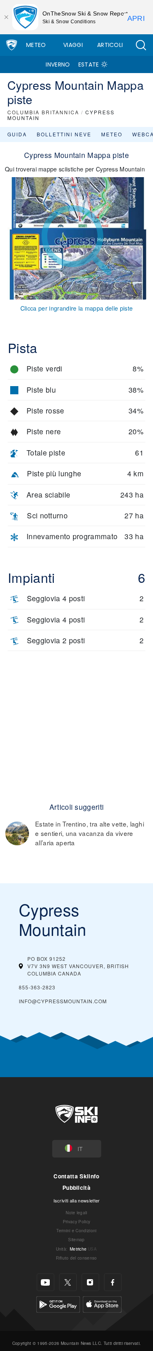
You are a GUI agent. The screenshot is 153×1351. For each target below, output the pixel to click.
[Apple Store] (102, 1303)
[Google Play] (58, 1303)
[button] (141, 45)
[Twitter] (68, 1282)
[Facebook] (113, 1282)
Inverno (58, 64)
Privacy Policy (76, 1221)
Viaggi (73, 45)
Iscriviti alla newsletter (76, 1200)
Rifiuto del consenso (76, 1258)
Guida (17, 134)
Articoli (110, 45)
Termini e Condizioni (76, 1230)
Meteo (36, 45)
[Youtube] (45, 1282)
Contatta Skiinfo (76, 1176)
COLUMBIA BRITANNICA (43, 112)
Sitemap (76, 1239)
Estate (88, 64)
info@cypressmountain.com (63, 1001)
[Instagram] (90, 1282)
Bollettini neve (64, 134)
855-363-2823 (37, 987)
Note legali (76, 1212)
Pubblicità (76, 1187)
